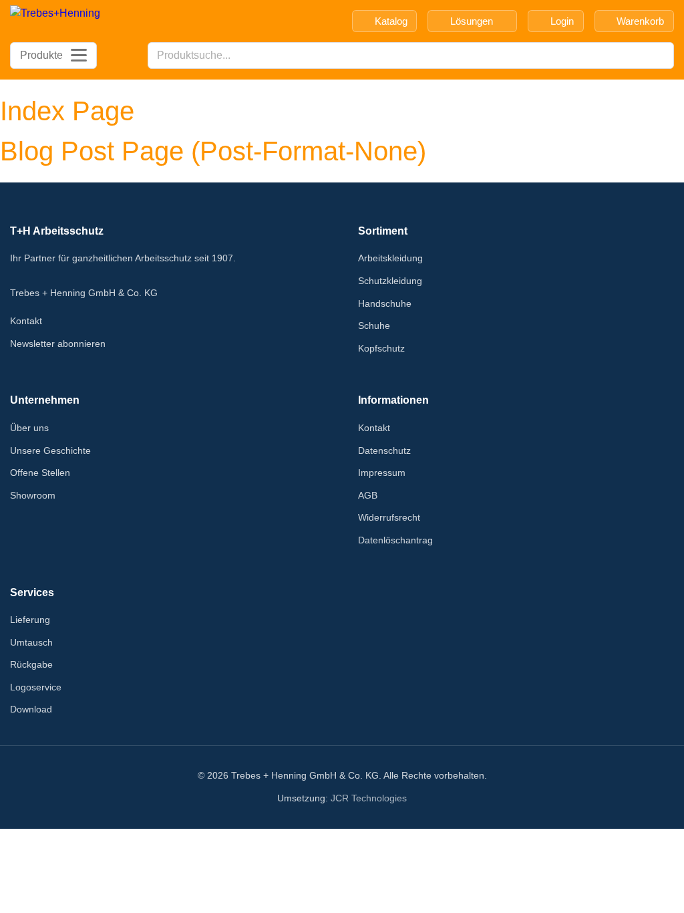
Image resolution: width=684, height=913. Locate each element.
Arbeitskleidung (390, 258)
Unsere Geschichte (50, 450)
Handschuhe (384, 303)
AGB (367, 495)
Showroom (32, 495)
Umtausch (31, 642)
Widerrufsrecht (389, 517)
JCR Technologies (369, 798)
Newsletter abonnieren (58, 343)
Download (31, 709)
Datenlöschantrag (395, 540)
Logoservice (35, 687)
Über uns (29, 427)
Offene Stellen (40, 472)
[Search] (660, 55)
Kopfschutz (381, 348)
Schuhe (374, 325)
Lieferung (30, 619)
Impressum (381, 472)
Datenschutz (384, 450)
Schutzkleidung (390, 280)
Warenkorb (640, 21)
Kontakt (26, 320)
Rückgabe (31, 664)
